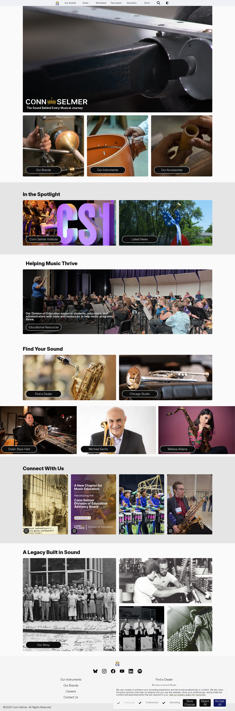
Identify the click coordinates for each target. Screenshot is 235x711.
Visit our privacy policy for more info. (187, 695)
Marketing (175, 702)
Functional (129, 702)
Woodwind (101, 3)
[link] (95, 671)
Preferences (152, 702)
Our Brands (70, 3)
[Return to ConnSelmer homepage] (57, 3)
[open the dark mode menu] (167, 3)
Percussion (116, 3)
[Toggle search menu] (158, 3)
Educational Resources (44, 327)
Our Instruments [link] (70, 679)
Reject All (205, 702)
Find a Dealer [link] (164, 679)
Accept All (219, 702)
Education (132, 3)
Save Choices (189, 702)
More (147, 3)
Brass (85, 3)
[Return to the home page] (117, 663)
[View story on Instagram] (45, 504)
